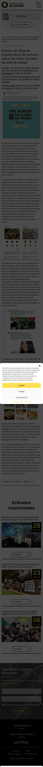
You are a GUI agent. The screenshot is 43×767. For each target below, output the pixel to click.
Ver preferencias (21, 397)
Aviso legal (28, 401)
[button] (40, 366)
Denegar (21, 391)
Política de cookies (18, 401)
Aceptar (21, 385)
